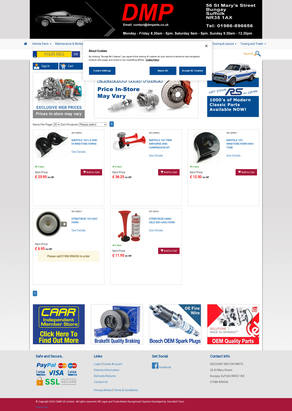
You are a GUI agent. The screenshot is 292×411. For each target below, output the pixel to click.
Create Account (112, 364)
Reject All (163, 70)
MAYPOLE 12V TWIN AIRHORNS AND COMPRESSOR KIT (160, 144)
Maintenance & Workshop (71, 43)
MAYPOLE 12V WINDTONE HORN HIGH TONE (239, 144)
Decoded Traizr (175, 401)
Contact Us (101, 382)
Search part (42, 407)
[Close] (206, 46)
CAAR (58, 401)
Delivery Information (106, 370)
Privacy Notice (103, 390)
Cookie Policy (152, 59)
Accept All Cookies (192, 70)
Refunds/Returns (105, 376)
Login (97, 364)
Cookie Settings (102, 70)
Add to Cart (93, 172)
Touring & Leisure (223, 43)
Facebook (164, 367)
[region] (147, 61)
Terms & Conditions (125, 390)
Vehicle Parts (40, 43)
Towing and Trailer (252, 43)
